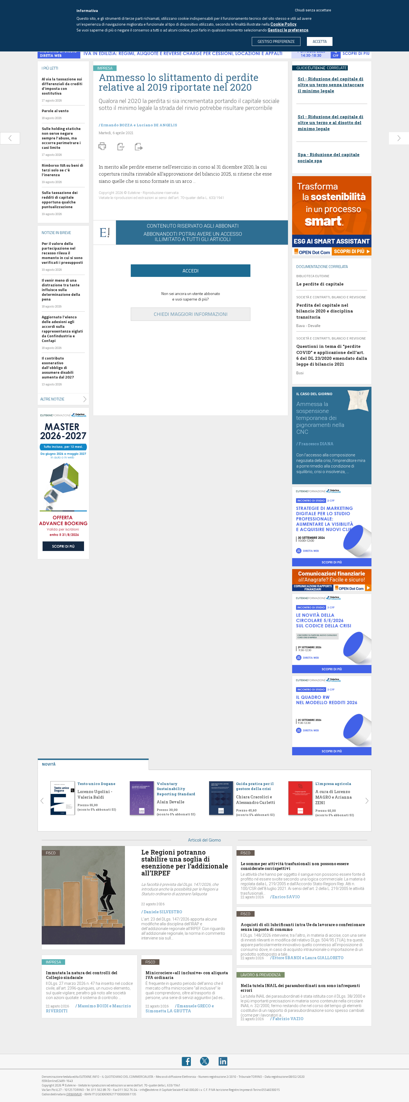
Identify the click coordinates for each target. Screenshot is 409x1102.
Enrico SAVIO (286, 896)
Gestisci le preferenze (288, 30)
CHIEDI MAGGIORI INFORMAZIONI (191, 314)
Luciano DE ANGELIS (157, 124)
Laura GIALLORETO (324, 957)
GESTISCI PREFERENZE (276, 41)
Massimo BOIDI (93, 1005)
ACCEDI (191, 270)
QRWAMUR (74, 1094)
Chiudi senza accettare (313, 10)
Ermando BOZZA (117, 124)
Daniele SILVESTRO (163, 911)
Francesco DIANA (316, 443)
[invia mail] (138, 146)
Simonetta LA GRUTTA (168, 1011)
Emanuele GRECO (194, 1005)
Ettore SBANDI (286, 957)
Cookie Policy (283, 24)
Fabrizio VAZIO (288, 1018)
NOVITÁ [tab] (48, 764)
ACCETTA (320, 41)
